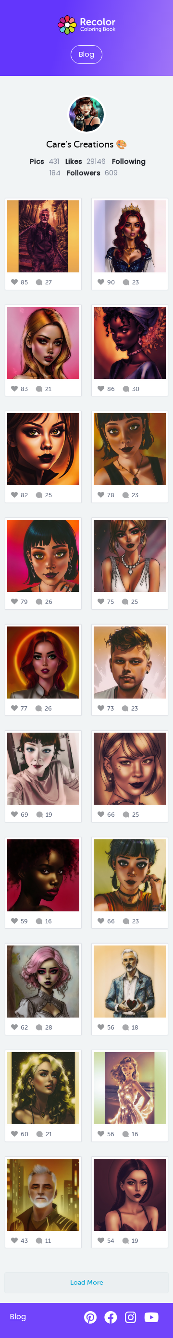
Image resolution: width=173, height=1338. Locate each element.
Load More (86, 1282)
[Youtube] (151, 1317)
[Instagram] (130, 1317)
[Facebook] (110, 1317)
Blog (86, 54)
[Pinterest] (90, 1317)
